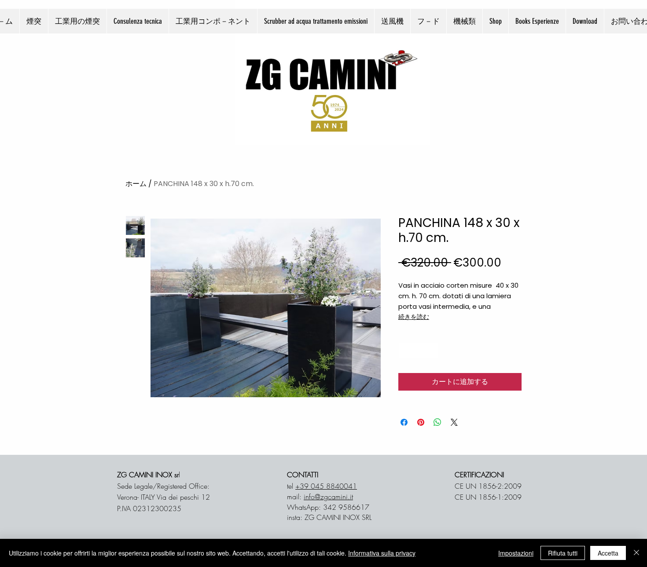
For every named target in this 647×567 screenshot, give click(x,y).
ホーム (136, 184)
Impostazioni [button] (515, 553)
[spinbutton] (418, 350)
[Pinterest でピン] (420, 422)
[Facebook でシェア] (404, 422)
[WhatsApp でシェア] (437, 422)
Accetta (608, 553)
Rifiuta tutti (562, 553)
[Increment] (431, 350)
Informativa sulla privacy (381, 553)
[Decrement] (405, 350)
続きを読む (413, 316)
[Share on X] (454, 422)
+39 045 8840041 (326, 486)
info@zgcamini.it (328, 496)
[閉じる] (636, 553)
